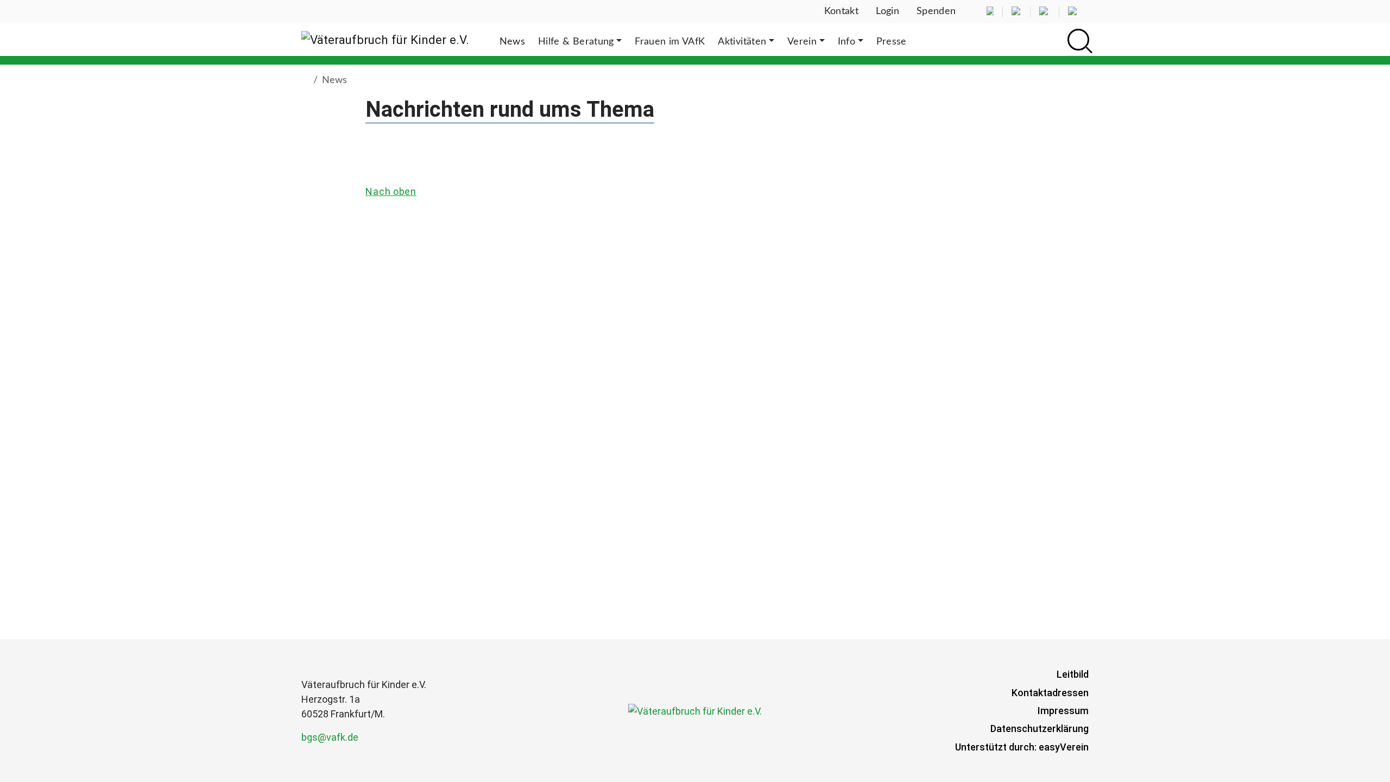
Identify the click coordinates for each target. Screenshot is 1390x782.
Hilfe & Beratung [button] (576, 42)
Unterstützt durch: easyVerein (1022, 747)
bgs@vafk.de (329, 737)
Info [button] (846, 42)
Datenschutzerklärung (1039, 728)
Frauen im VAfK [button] (670, 42)
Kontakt (841, 11)
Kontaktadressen (1050, 692)
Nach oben (390, 191)
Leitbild (1073, 674)
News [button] (512, 42)
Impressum (1063, 710)
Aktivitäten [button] (742, 42)
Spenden (936, 11)
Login (887, 11)
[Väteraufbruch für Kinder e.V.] (385, 40)
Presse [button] (891, 42)
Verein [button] (802, 42)
